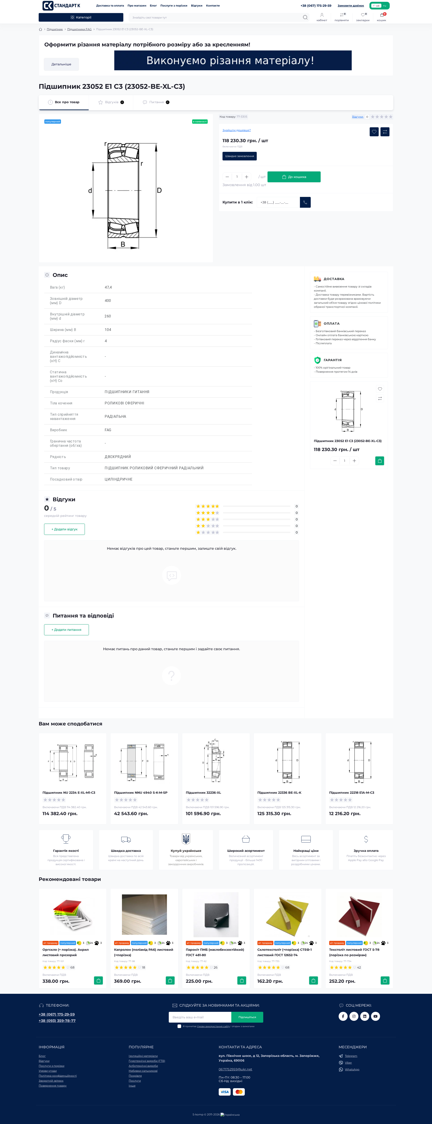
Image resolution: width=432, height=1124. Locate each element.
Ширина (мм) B (63, 330)
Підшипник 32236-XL (203, 793)
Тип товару (60, 468)
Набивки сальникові (143, 1070)
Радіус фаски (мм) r (67, 341)
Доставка (334, 279)
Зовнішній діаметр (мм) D (66, 300)
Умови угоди (48, 1070)
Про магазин (137, 5)
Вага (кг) (57, 287)
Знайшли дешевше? (237, 130)
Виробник (58, 430)
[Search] (305, 17)
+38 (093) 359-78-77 (57, 1021)
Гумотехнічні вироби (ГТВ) (147, 1060)
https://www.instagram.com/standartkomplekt (353, 1016)
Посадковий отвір (66, 479)
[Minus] (227, 177)
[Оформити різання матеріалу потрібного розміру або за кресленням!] (233, 60)
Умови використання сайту (213, 1026)
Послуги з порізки (173, 5)
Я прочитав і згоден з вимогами (218, 1026)
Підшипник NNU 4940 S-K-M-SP (140, 793)
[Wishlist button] (374, 131)
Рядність (58, 457)
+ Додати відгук (64, 529)
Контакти (213, 5)
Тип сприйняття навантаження (64, 416)
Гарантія (333, 360)
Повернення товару (53, 1085)
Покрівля (135, 1075)
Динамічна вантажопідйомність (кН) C (68, 356)
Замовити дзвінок (351, 5)
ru (384, 5)
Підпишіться (247, 1017)
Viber (348, 1062)
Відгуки (196, 5)
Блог (153, 5)
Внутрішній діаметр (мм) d (67, 316)
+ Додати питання (66, 630)
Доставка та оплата (110, 5)
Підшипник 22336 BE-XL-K (279, 793)
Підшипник (55, 29)
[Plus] (246, 177)
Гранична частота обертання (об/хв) (66, 443)
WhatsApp (352, 1069)
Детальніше (61, 64)
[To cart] (379, 460)
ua (377, 5)
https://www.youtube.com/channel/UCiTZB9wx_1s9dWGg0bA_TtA (375, 1016)
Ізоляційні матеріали (143, 1056)
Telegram (351, 1056)
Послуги (135, 1080)
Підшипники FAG (79, 29)
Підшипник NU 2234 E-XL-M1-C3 (69, 793)
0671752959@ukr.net (235, 1069)
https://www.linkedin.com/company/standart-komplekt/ (364, 1016)
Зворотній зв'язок (51, 1080)
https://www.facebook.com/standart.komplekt (343, 1016)
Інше (132, 1085)
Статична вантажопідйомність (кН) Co (68, 376)
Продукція (59, 392)
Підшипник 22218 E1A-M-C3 (351, 793)
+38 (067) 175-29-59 (57, 1014)
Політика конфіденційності (58, 1075)
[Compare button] (384, 131)
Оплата (332, 323)
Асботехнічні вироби (143, 1065)
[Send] (305, 202)
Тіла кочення (61, 403)
